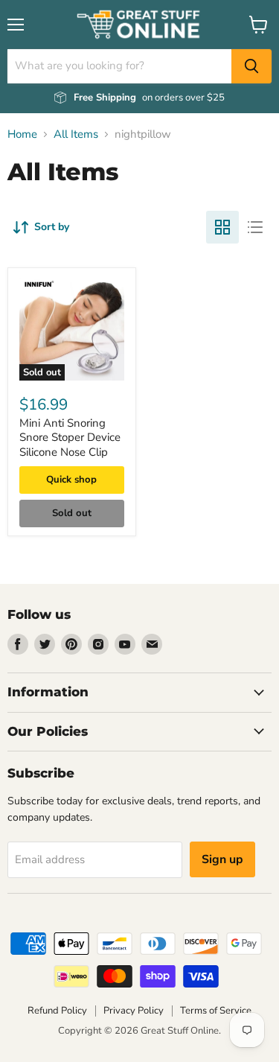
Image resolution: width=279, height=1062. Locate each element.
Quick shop (71, 479)
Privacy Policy (133, 1010)
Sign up (222, 859)
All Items (76, 134)
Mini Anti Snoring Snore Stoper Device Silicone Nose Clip (70, 438)
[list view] (255, 227)
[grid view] (222, 227)
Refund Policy (57, 1010)
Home (22, 134)
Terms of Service (215, 1010)
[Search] (251, 66)
